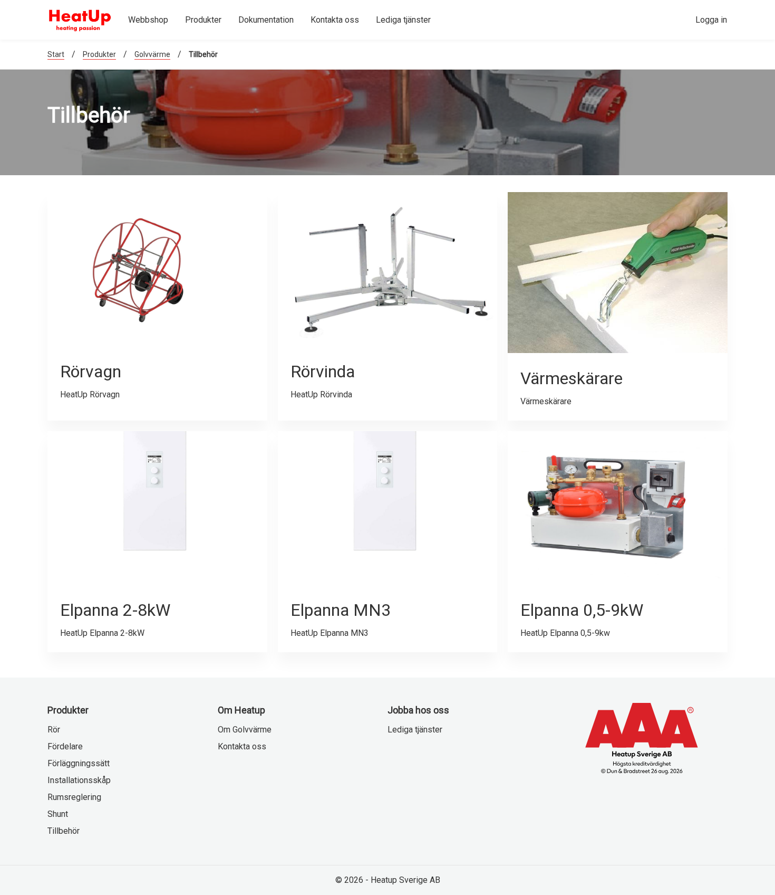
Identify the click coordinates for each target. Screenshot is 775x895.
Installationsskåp (79, 780)
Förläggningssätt (78, 763)
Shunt (57, 814)
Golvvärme (152, 54)
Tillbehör (63, 831)
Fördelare (65, 746)
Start (55, 54)
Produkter (99, 54)
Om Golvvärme (245, 730)
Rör (53, 730)
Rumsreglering (74, 797)
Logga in (711, 20)
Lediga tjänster (415, 730)
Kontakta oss (242, 746)
